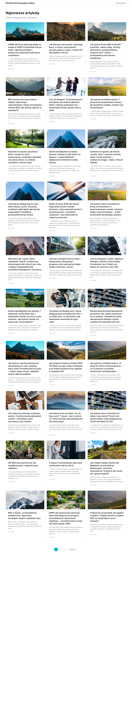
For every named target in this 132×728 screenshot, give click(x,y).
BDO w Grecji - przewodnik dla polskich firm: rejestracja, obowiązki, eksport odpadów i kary (24, 515)
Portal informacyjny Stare (20, 3)
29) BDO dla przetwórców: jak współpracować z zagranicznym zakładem (23, 465)
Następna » (72, 549)
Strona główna (121, 3)
